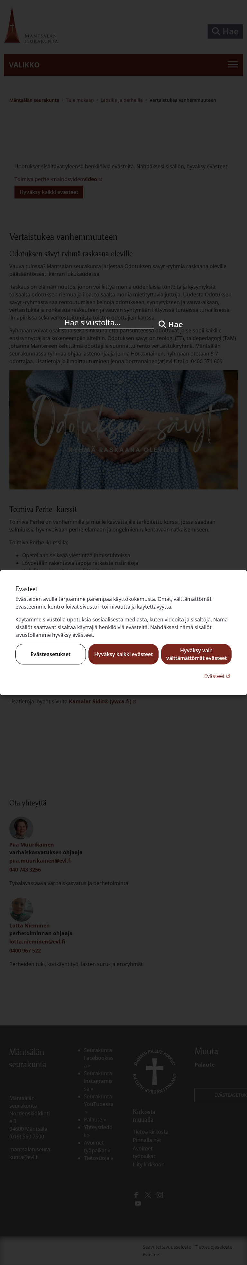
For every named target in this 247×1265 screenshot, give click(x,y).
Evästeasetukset (50, 654)
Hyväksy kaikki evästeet (123, 654)
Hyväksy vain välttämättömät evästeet (196, 654)
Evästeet (218, 676)
